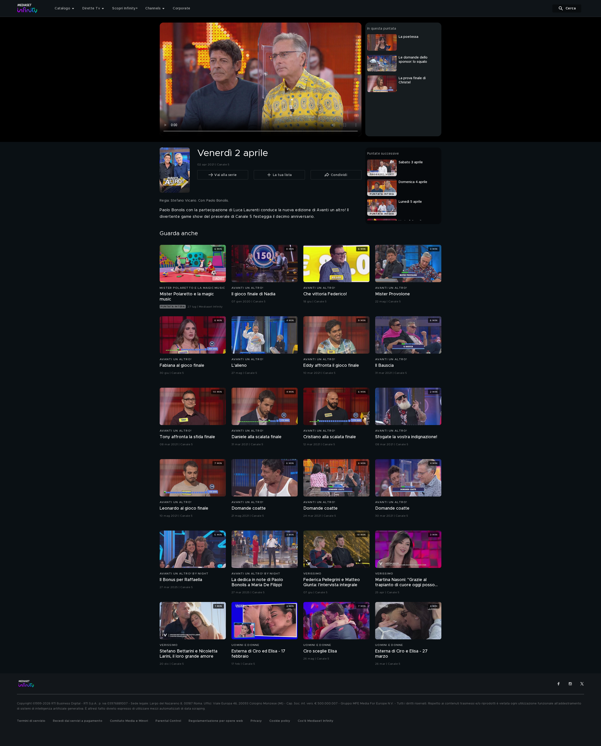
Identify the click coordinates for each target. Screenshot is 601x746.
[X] (582, 684)
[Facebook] (558, 684)
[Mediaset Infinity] (27, 8)
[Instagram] (570, 684)
